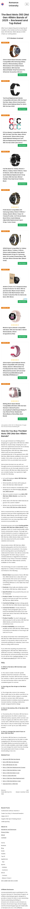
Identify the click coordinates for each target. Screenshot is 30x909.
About (3, 835)
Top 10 (3, 856)
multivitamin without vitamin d (10, 811)
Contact (3, 837)
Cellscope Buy (5, 821)
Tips (3, 862)
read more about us (10, 658)
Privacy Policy (5, 832)
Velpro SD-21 (5, 816)
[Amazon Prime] (25, 299)
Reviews (3, 845)
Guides (3, 853)
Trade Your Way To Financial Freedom (12, 813)
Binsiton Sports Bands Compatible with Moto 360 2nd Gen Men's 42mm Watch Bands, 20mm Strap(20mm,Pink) (15, 331)
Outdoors (5, 870)
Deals (2, 851)
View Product (22, 75)
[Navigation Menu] (27, 4)
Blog (2, 848)
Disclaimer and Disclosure (8, 829)
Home (3, 843)
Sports (3, 864)
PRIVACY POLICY (6, 878)
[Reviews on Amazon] (15, 207)
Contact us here (18, 656)
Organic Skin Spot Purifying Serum (11, 819)
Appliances (4, 859)
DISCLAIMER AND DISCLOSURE (9, 881)
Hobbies (4, 867)
